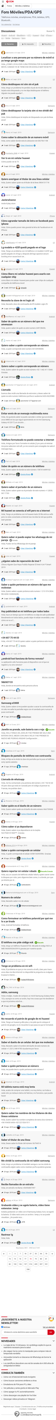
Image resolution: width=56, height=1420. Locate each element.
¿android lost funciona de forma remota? (22, 658)
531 (46, 1264)
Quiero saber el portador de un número (21, 487)
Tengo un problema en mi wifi (16, 966)
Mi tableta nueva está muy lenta (18, 1086)
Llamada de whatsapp (12, 779)
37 (31, 1254)
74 (10, 1259)
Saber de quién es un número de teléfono (22, 466)
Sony (23, 38)
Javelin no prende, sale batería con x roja (22, 729)
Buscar (50, 31)
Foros (9, 6)
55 (36, 1254)
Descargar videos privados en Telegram (19, 1399)
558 (28, 1269)
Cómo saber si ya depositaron (17, 826)
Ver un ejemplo (49, 1327)
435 (36, 1264)
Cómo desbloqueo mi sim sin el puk (20, 84)
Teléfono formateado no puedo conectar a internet (27, 439)
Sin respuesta (29, 44)
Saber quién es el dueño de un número (21, 805)
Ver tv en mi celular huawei (15, 158)
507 (41, 1264)
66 (41, 1254)
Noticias (6, 1327)
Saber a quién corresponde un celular (21, 850)
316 (30, 1264)
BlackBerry (21, 35)
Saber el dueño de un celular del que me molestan (27, 1042)
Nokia (7, 38)
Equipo (17, 1407)
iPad (42, 35)
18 (25, 1254)
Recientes (10, 44)
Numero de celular (11, 897)
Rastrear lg (7, 1234)
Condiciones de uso (29, 1407)
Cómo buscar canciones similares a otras (20, 1381)
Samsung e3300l (10, 703)
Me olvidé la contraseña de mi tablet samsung (25, 1160)
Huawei (36, 35)
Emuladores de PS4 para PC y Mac (17, 1384)
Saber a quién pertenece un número (20, 1066)
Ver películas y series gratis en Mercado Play (21, 1388)
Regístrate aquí (8, 1407)
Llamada (6, 389)
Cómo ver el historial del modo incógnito (20, 1377)
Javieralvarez (8, 200)
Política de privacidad (45, 1407)
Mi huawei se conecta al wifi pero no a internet (25, 510)
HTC (29, 35)
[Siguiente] (52, 1254)
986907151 (7, 682)
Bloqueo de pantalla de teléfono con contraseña (26, 755)
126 (20, 1264)
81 (46, 1259)
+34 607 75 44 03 (10, 637)
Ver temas (16, 24)
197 (25, 1264)
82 (10, 1264)
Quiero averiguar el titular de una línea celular (25, 179)
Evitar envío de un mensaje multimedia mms (24, 413)
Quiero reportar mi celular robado (19, 871)
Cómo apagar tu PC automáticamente (19, 1392)
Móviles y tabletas (22, 6)
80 (41, 1259)
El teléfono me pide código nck (17, 942)
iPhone (49, 35)
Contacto (23, 1409)
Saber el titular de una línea (15, 1139)
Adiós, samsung (9, 992)
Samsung (16, 38)
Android (12, 35)
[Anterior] (4, 1254)
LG (2, 38)
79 (36, 1259)
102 (15, 1264)
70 (46, 1254)
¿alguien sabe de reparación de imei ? (21, 561)
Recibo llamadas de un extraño (17, 1184)
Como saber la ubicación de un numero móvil (25, 137)
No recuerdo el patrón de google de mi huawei (25, 1018)
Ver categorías (6, 24)
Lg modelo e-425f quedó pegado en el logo (23, 247)
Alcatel (4, 35)
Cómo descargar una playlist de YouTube (20, 1395)
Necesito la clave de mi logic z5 (17, 300)
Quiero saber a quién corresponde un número (25, 345)
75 (15, 1259)
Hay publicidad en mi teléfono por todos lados (25, 611)
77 (25, 1259)
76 (20, 1259)
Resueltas (47, 44)
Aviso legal (32, 1409)
